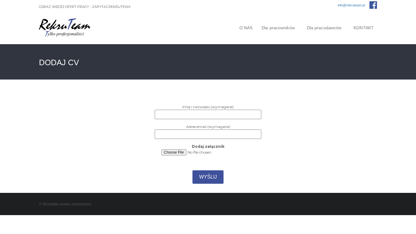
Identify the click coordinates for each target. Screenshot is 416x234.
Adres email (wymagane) (208, 126)
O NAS (246, 27)
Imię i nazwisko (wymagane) (208, 107)
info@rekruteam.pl (351, 5)
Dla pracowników (278, 27)
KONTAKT (364, 27)
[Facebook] (373, 5)
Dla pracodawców (324, 27)
